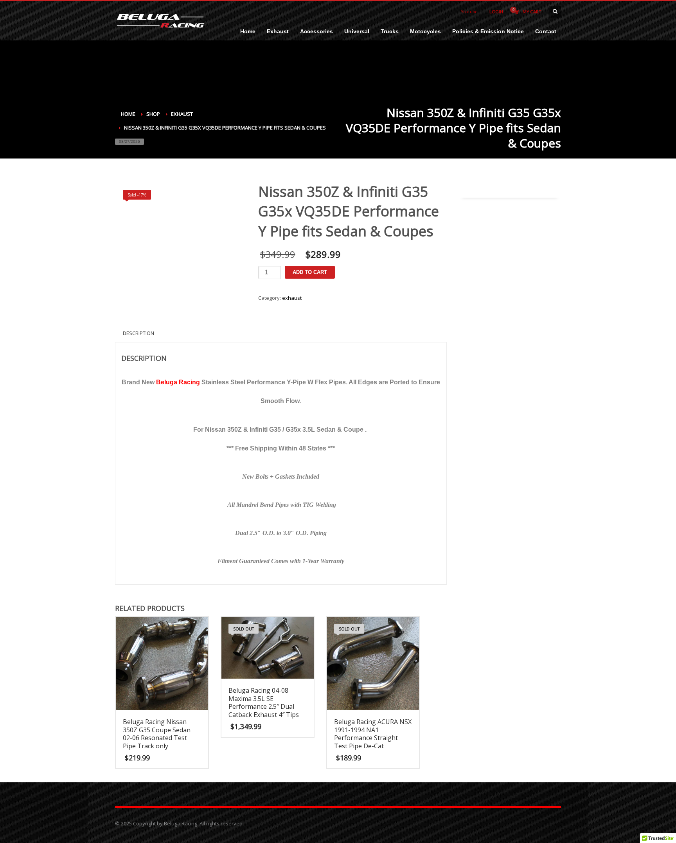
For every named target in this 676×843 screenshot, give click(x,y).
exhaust (292, 297)
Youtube (469, 11)
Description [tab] (138, 333)
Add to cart (310, 272)
